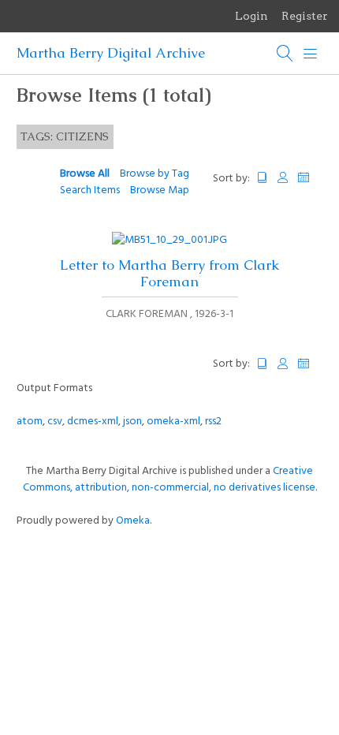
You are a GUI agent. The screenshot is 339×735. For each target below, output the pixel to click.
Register (304, 15)
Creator (283, 178)
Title (262, 178)
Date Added (310, 178)
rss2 (213, 421)
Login (251, 15)
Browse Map (159, 190)
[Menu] (310, 53)
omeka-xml (173, 421)
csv (54, 421)
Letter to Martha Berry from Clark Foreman (169, 273)
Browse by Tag (154, 174)
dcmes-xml (92, 421)
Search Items (90, 190)
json (132, 421)
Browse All (85, 174)
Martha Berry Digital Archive (111, 53)
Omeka (133, 521)
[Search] (285, 53)
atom (30, 421)
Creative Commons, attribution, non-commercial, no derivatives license (169, 479)
